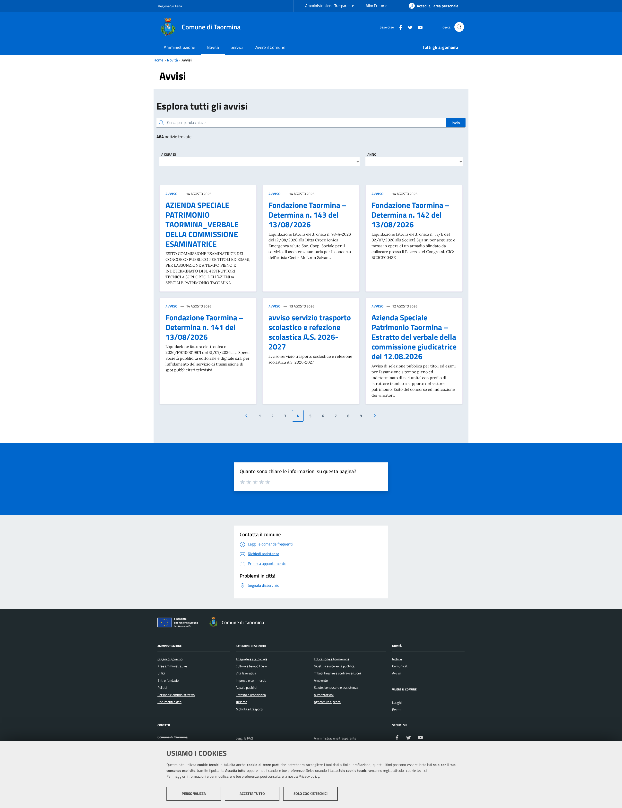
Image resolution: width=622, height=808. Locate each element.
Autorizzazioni (324, 694)
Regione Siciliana (170, 6)
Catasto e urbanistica (251, 694)
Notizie (397, 659)
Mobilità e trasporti (249, 709)
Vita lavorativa (246, 673)
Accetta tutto (252, 793)
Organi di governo (169, 659)
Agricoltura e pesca (327, 702)
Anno (371, 154)
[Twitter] (408, 27)
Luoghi (397, 702)
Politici (162, 687)
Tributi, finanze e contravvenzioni (337, 673)
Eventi (396, 709)
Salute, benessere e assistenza (336, 687)
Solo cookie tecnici (311, 793)
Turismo (241, 702)
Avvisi (396, 673)
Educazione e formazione (331, 659)
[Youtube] (418, 27)
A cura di (168, 154)
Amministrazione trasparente (335, 738)
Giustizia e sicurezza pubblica (334, 666)
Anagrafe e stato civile (251, 659)
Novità (172, 60)
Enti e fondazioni (169, 680)
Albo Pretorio (376, 6)
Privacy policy (309, 776)
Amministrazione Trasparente (329, 6)
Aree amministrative (172, 666)
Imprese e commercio (251, 680)
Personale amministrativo (176, 694)
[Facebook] (399, 27)
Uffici (161, 673)
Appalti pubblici (246, 687)
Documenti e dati (169, 702)
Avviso (171, 193)
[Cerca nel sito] (459, 27)
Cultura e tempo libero (251, 666)
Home (158, 60)
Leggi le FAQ (244, 738)
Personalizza (194, 793)
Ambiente (321, 680)
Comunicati (400, 666)
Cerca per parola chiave (186, 122)
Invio (456, 123)
